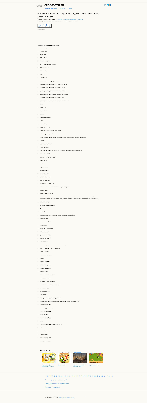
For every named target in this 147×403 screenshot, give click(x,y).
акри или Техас (43, 110)
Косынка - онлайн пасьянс (68, 397)
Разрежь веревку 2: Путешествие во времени (48, 366)
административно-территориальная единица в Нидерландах (54, 94)
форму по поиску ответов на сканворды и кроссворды (70, 19)
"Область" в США (44, 57)
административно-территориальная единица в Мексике (53, 90)
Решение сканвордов (51, 8)
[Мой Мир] (110, 5)
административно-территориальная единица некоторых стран (54, 100)
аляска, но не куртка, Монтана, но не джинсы (50, 130)
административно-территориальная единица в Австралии (53, 84)
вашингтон (42, 140)
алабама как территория (45, 117)
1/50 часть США (43, 77)
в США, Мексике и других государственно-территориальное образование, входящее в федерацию (63, 137)
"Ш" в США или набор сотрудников (48, 64)
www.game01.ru (77, 352)
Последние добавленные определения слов (57, 383)
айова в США (43, 107)
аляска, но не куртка (45, 127)
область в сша (43, 51)
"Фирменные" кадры (44, 61)
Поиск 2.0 (63, 8)
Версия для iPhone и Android (52, 387)
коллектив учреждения (45, 47)
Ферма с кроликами (93, 365)
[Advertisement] (44, 36)
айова (41, 104)
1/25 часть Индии (44, 71)
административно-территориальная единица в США (52, 97)
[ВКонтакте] (105, 5)
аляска (41, 120)
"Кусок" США (43, 54)
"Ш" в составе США (44, 67)
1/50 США (42, 74)
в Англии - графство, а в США (47, 134)
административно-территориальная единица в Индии (52, 87)
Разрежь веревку (62, 365)
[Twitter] (108, 5)
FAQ (70, 8)
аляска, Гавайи (43, 124)
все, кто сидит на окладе (46, 143)
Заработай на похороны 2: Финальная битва (79, 366)
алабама (42, 114)
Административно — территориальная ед (49, 81)
